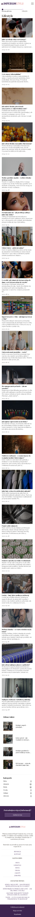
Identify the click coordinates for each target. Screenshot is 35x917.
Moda (5, 787)
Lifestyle (6, 784)
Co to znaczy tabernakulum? (11, 74)
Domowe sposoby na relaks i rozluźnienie (16, 561)
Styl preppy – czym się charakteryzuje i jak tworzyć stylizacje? (23, 764)
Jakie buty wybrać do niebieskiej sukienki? (16, 491)
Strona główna (6, 11)
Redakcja (17, 851)
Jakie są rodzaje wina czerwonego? (14, 39)
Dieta (5, 781)
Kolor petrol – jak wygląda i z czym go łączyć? (22, 739)
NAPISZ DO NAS (17, 815)
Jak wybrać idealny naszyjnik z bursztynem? (17, 144)
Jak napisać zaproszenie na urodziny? (15, 422)
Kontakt (17, 854)
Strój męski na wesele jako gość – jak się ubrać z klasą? (17, 889)
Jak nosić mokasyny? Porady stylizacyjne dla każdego (17, 894)
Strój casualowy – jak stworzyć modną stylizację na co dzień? (17, 885)
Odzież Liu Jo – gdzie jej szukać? (13, 248)
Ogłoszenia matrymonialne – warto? (14, 352)
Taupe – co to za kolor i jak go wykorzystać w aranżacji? (17, 898)
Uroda (5, 790)
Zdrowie (6, 796)
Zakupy (5, 793)
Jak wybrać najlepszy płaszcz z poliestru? (16, 665)
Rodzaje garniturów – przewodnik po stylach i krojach (23, 752)
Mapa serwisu (17, 911)
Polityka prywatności (17, 907)
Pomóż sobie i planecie (10, 526)
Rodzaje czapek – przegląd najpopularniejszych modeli (22, 726)
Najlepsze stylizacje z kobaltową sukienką (16, 700)
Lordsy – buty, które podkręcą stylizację (15, 595)
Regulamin (17, 914)
